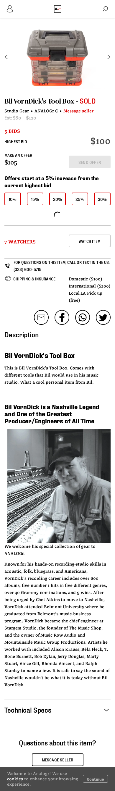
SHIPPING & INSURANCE (34, 278)
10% (13, 198)
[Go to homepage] (57, 9)
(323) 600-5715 (28, 269)
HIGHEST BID (15, 141)
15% (35, 198)
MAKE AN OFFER (18, 154)
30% (102, 198)
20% (57, 198)
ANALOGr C (46, 111)
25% (79, 198)
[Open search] (105, 9)
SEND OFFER (89, 161)
